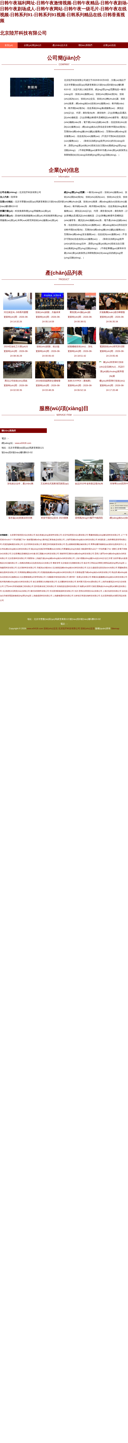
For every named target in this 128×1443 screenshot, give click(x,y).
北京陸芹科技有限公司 (23, 33)
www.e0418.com (23, 443)
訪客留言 (9, 51)
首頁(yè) (9, 45)
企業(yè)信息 (109, 45)
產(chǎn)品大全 (60, 45)
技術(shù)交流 (51, 628)
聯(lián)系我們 (85, 45)
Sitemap (115, 628)
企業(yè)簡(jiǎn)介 (33, 45)
